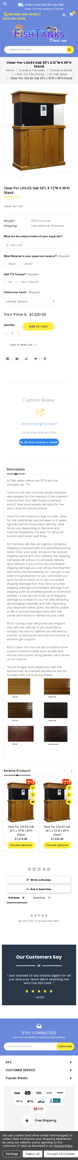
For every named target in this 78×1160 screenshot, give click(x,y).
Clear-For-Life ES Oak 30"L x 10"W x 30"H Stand (21, 830)
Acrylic (29, 264)
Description (16, 469)
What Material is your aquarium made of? (37, 256)
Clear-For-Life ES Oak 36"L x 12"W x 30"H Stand (57, 830)
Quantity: (9, 324)
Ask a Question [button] (40, 889)
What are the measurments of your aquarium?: (34, 236)
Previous (65, 771)
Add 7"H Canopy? (21, 274)
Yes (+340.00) (30, 282)
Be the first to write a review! (39, 442)
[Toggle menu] (6, 4)
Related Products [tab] (17, 771)
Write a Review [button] (40, 880)
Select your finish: (22, 292)
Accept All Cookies (61, 1154)
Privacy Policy (63, 1146)
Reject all (32, 1154)
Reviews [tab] (14, 897)
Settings (12, 1154)
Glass (12, 264)
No (10, 282)
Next (71, 771)
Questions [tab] (39, 897)
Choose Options (21, 845)
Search (69, 50)
